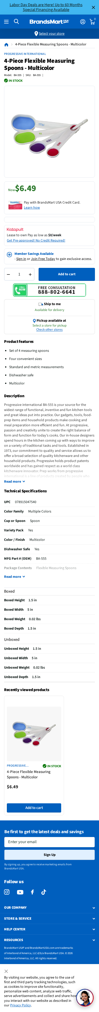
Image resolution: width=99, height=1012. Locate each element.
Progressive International (25, 54)
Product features (19, 341)
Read (12, 481)
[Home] (6, 44)
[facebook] (32, 892)
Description (14, 396)
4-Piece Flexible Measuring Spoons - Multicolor (29, 774)
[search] (16, 21)
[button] (85, 998)
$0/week (54, 235)
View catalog (7, 22)
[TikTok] (43, 892)
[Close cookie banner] (6, 971)
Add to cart (66, 274)
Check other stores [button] (49, 329)
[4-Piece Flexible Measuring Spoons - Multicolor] (34, 734)
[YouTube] (20, 892)
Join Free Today (43, 258)
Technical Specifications (25, 491)
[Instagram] (6, 892)
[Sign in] (82, 22)
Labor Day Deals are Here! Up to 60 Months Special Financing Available (46, 7)
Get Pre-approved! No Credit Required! (36, 240)
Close (93, 7)
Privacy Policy (20, 1005)
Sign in (21, 258)
